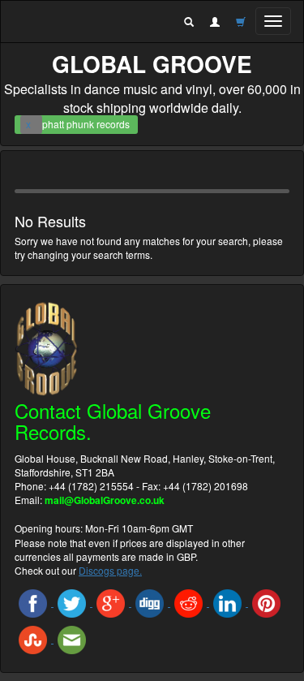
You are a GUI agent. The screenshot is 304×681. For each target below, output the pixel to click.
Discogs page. (110, 570)
